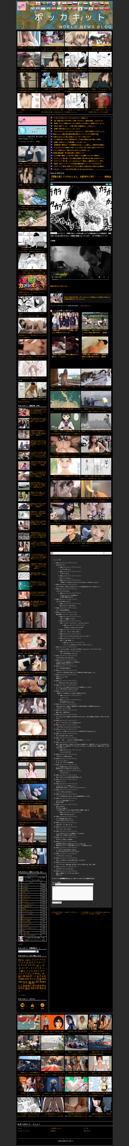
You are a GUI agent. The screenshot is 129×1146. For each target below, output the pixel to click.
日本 (39, 979)
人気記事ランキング (56, 1128)
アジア (35, 960)
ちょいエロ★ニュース (27, 904)
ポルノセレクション (26, 911)
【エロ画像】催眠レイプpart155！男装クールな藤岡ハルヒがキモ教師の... (76, 155)
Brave (23, 930)
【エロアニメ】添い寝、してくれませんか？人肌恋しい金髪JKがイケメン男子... (78, 161)
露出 (27, 988)
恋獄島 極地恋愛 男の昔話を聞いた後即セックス (69, 153)
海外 (31, 983)
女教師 (21, 979)
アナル (42, 960)
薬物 (107, 184)
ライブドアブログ (26, 923)
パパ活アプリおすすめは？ (28, 935)
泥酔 (20, 982)
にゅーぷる (24, 901)
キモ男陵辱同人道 (26, 906)
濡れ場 (38, 982)
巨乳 (27, 979)
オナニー (33, 962)
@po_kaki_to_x (85, 305)
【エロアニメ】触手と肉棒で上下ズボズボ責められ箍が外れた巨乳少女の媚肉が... (79, 166)
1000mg (23, 909)
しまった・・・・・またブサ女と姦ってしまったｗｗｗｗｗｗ (73, 169)
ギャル (24, 965)
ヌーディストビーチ (31, 968)
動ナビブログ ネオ (26, 918)
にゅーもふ (24, 894)
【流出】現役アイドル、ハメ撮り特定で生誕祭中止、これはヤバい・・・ (76, 126)
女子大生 (41, 976)
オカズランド (25, 899)
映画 (44, 979)
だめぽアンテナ (25, 892)
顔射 (37, 988)
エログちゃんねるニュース (28, 928)
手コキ (33, 979)
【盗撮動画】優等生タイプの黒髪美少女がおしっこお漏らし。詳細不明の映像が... (79, 145)
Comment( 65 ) (108, 553)
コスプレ (31, 965)
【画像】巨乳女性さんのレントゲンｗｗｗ (66, 128)
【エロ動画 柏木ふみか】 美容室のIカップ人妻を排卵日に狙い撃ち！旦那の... (77, 139)
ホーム (19, 1128)
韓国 (33, 988)
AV (19, 960)
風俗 (41, 988)
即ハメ (33, 976)
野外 (23, 988)
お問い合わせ (87, 1131)
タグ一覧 (85, 1128)
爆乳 (44, 982)
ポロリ (36, 971)
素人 (30, 986)
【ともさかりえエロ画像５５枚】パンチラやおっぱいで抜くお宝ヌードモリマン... (79, 147)
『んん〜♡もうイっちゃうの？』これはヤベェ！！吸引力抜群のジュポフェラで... (79, 131)
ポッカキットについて (24, 1131)
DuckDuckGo (25, 925)
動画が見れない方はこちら (58, 286)
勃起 (28, 976)
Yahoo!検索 (24, 889)
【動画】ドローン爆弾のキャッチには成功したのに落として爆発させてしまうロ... (79, 123)
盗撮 (25, 986)
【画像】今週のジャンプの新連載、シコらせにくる (69, 142)
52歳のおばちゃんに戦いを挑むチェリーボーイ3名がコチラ (72, 137)
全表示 (21, 944)
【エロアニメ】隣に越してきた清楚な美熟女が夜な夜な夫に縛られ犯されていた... (79, 158)
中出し (38, 973)
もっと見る (22, 995)
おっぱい (26, 960)
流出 (25, 982)
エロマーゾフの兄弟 (26, 913)
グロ (52, 184)
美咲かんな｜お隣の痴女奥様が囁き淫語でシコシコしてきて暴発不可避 (75, 134)
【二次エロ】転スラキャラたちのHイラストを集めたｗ (70, 118)
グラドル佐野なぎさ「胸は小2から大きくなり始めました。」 (72, 150)
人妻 (23, 976)
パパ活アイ (24, 933)
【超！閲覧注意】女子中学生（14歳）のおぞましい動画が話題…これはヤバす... (78, 120)
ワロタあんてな (25, 897)
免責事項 (53, 1131)
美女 (39, 986)
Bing (22, 916)
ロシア (30, 973)
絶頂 (35, 986)
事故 (110, 184)
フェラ (29, 971)
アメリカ (23, 962)
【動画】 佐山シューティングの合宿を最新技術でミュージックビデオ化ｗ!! (77, 163)
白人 (20, 986)
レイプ (24, 973)
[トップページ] (21, 6)
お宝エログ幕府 (25, 921)
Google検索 (24, 887)
